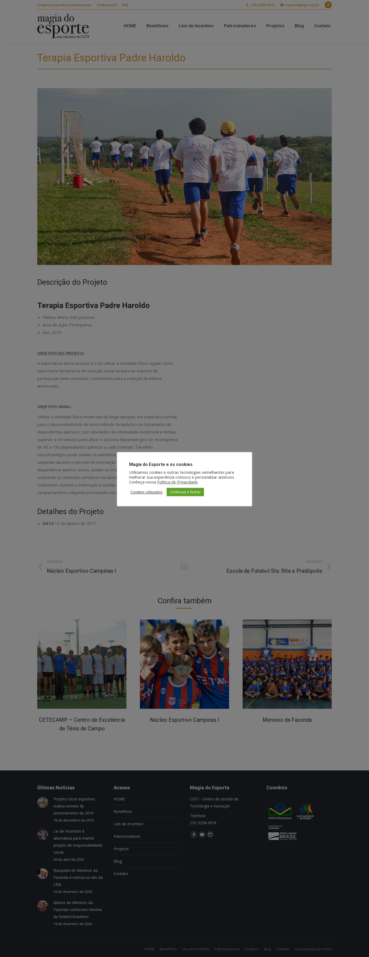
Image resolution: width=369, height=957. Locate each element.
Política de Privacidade (177, 482)
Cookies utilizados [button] (146, 491)
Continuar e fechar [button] (185, 491)
